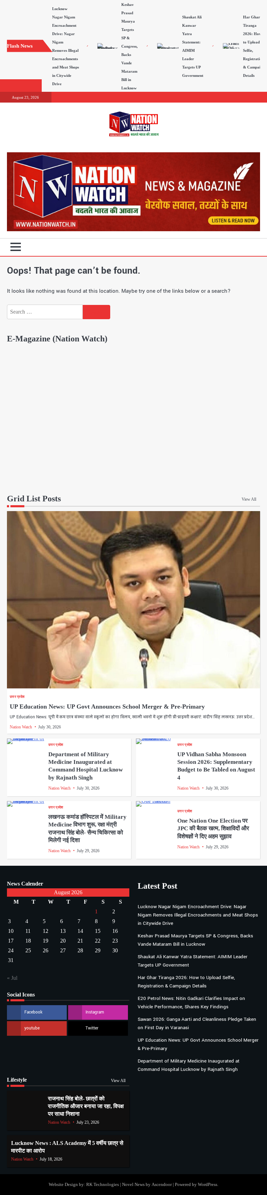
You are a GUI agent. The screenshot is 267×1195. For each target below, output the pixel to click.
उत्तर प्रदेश (17, 697)
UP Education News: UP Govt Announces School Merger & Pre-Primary (107, 706)
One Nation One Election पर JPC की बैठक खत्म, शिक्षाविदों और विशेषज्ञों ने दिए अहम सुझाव (213, 828)
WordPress (207, 1184)
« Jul (12, 978)
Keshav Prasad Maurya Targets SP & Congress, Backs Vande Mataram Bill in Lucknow (129, 46)
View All (249, 499)
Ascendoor (162, 1184)
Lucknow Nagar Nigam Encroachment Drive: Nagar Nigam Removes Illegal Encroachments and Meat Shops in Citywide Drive (198, 915)
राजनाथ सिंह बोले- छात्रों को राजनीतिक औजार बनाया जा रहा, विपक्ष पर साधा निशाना (86, 1106)
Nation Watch (21, 727)
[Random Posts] (244, 247)
